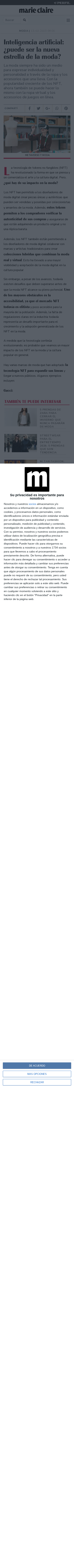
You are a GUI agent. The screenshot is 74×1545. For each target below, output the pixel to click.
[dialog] (37, 1004)
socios (32, 504)
